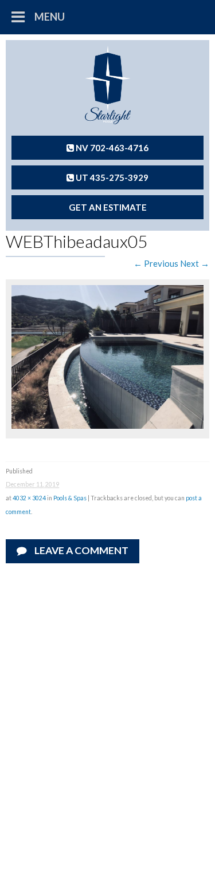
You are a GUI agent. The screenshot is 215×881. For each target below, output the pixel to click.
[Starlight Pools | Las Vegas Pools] (107, 85)
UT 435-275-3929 (111, 177)
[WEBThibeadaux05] (107, 425)
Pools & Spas (70, 498)
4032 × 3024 (29, 498)
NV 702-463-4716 (111, 148)
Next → (194, 263)
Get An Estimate (108, 207)
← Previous (156, 263)
